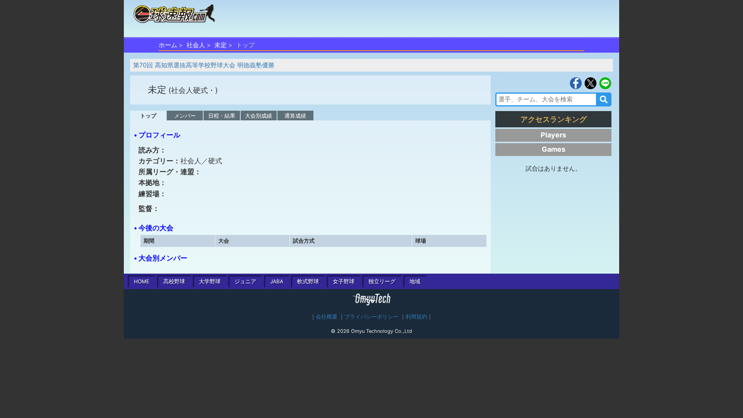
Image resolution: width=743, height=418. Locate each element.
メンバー (185, 115)
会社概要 (326, 317)
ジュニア (245, 281)
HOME (141, 281)
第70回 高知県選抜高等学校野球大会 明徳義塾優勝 (203, 65)
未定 (220, 45)
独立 (381, 281)
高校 (174, 281)
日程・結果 (221, 115)
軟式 (308, 281)
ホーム (168, 45)
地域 (414, 281)
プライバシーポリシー (371, 317)
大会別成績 (258, 115)
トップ (148, 115)
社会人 (196, 45)
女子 (343, 281)
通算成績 (295, 115)
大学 (210, 281)
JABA (276, 281)
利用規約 (416, 317)
